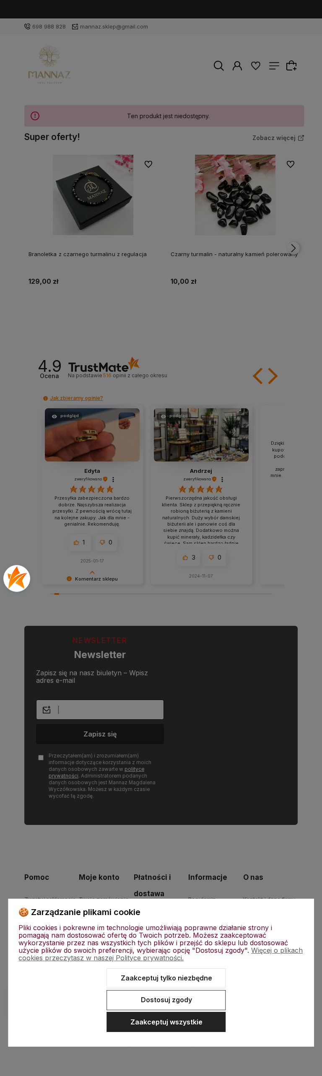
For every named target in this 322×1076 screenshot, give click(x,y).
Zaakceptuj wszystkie (166, 1022)
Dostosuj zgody (166, 1000)
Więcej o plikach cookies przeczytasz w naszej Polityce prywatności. (160, 954)
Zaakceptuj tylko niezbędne (166, 978)
